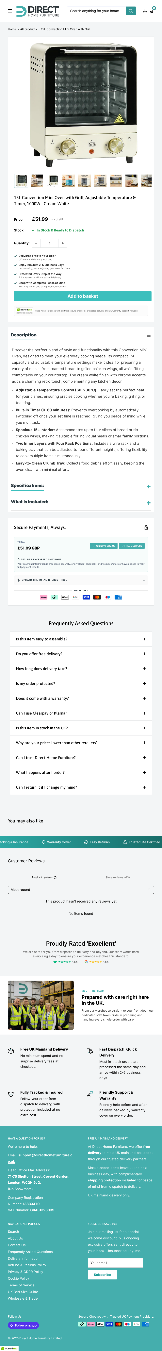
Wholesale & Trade (23, 1298)
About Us (15, 1238)
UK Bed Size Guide (23, 1292)
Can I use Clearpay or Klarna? (41, 713)
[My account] (145, 11)
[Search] (131, 11)
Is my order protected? (35, 683)
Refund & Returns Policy (27, 1265)
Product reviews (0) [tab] (44, 877)
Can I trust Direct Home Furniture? (46, 757)
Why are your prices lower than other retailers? (57, 742)
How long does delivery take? (41, 668)
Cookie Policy (18, 1278)
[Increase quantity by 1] (62, 243)
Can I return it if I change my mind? (46, 787)
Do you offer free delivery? (39, 653)
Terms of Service (21, 1285)
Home (12, 29)
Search (13, 1232)
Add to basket (82, 296)
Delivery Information (24, 1258)
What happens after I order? (40, 772)
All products (28, 29)
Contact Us (17, 1245)
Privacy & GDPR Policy (25, 1272)
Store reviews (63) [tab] (117, 877)
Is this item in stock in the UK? (42, 728)
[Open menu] (10, 10)
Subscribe (102, 1275)
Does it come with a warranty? (42, 698)
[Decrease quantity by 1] (36, 243)
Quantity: (22, 243)
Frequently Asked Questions (30, 1252)
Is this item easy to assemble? (41, 639)
